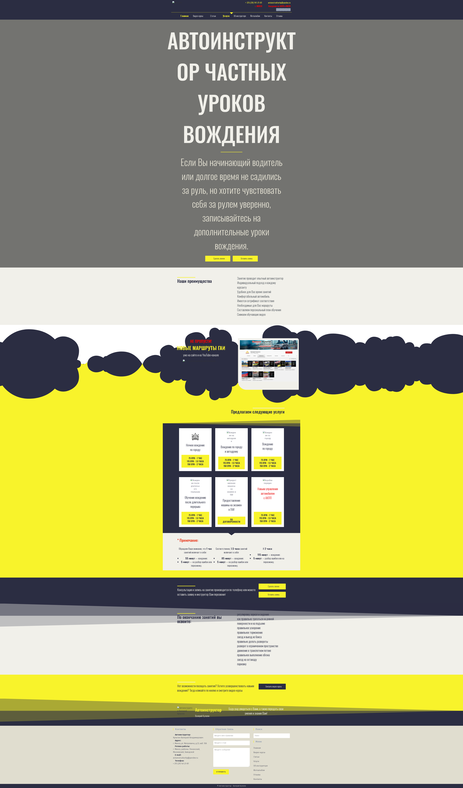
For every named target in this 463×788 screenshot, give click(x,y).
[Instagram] (280, 9)
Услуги (226, 15)
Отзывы (279, 15)
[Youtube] (283, 9)
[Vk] (277, 9)
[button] (217, 259)
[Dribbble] (289, 9)
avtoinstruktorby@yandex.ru (185, 758)
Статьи (213, 15)
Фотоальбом (255, 15)
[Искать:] (271, 735)
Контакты (268, 15)
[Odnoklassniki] (286, 9)
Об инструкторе (240, 15)
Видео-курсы (198, 15)
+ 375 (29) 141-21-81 (181, 763)
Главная (184, 15)
